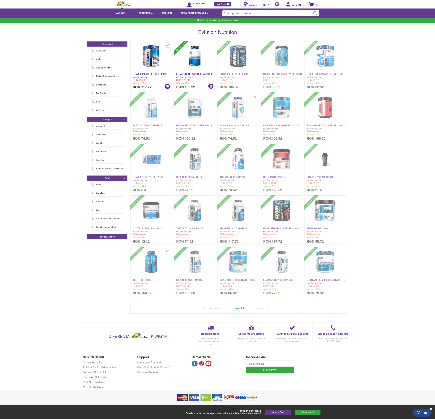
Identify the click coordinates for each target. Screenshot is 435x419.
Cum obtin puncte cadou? (153, 367)
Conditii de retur (93, 387)
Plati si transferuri (94, 382)
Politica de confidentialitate (100, 367)
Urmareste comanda (149, 362)
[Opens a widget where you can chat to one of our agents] (422, 413)
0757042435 (199, 3)
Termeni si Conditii (94, 372)
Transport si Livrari (94, 377)
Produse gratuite (147, 372)
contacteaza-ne (93, 362)
